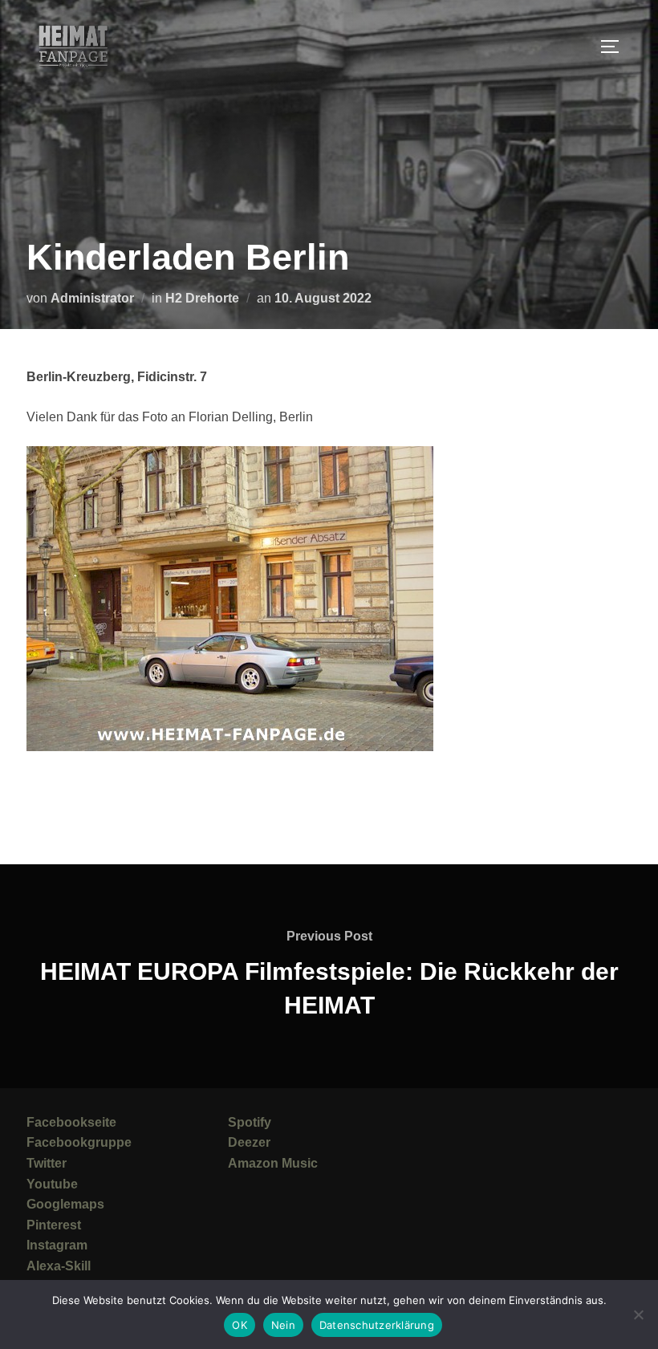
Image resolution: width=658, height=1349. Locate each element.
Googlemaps (65, 1204)
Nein (283, 1325)
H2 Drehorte (202, 298)
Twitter (46, 1163)
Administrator (92, 298)
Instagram (56, 1245)
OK (239, 1325)
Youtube (52, 1184)
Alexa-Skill (58, 1266)
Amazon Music (273, 1163)
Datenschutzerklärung (376, 1325)
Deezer (249, 1142)
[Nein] (638, 1314)
